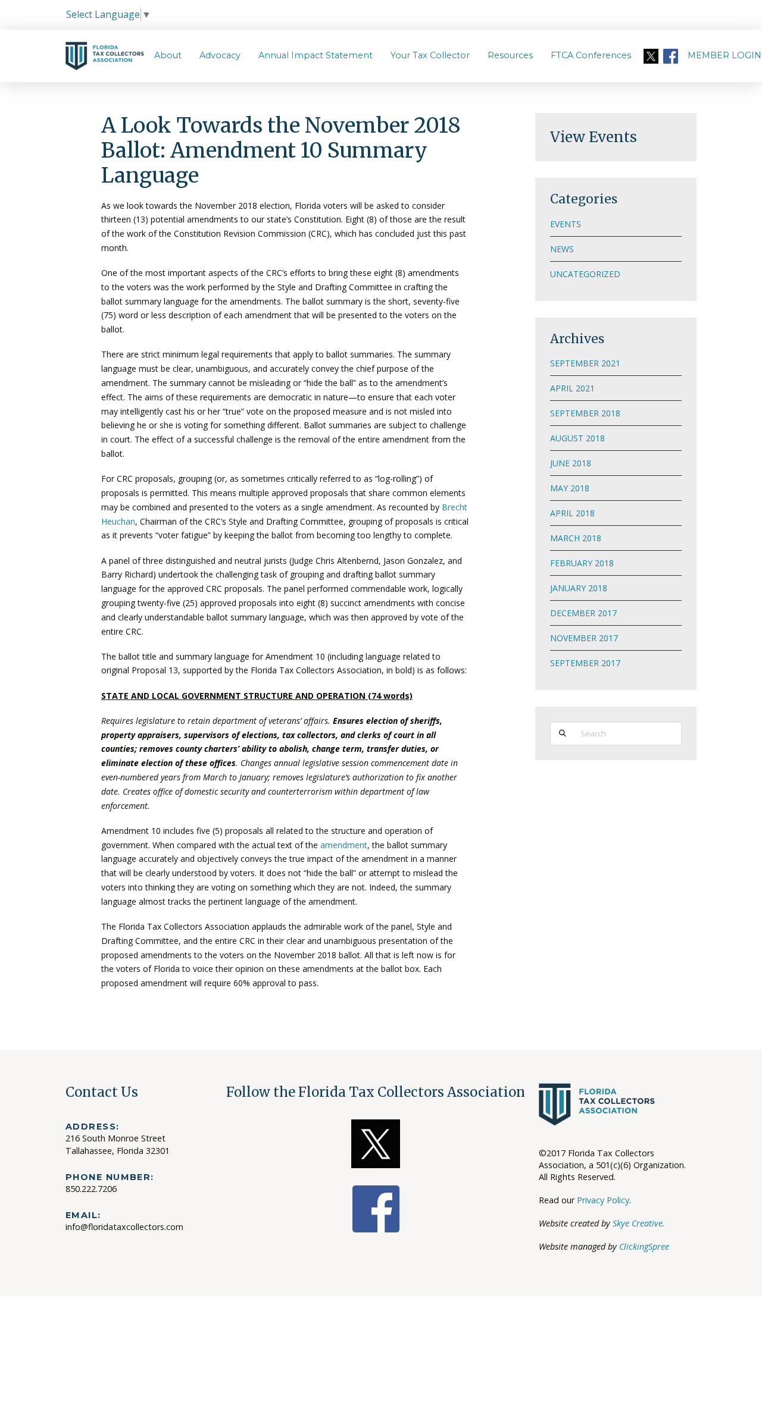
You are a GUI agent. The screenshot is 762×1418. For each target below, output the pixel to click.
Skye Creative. (639, 1223)
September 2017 (585, 663)
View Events (593, 137)
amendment (343, 845)
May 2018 (569, 488)
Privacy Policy (603, 1200)
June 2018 (570, 463)
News (562, 249)
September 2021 (585, 363)
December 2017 (583, 613)
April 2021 (572, 388)
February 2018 (582, 563)
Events (565, 224)
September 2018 (585, 413)
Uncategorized (585, 274)
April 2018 (572, 513)
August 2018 (577, 438)
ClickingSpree (644, 1246)
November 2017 (584, 638)
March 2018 (575, 538)
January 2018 (578, 588)
